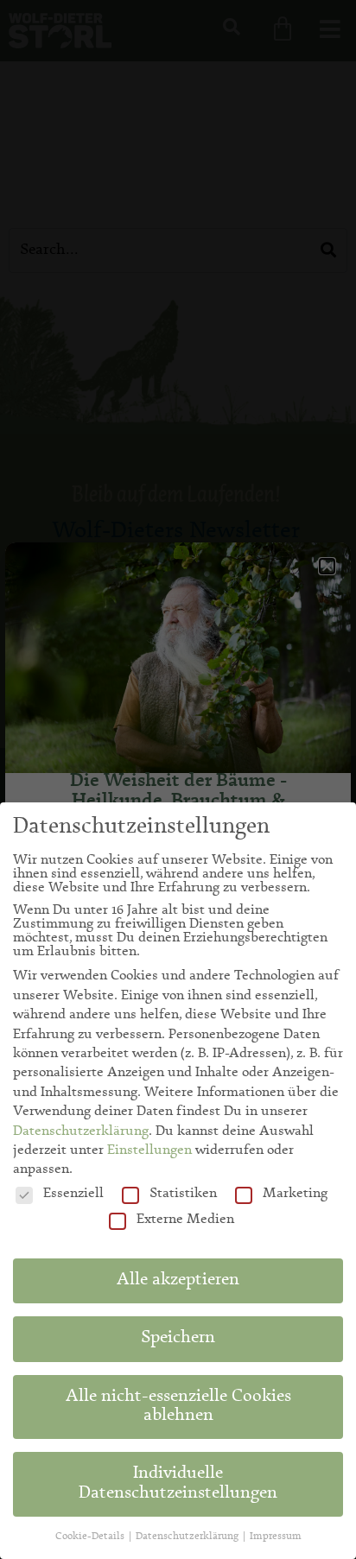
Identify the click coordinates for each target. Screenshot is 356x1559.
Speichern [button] (178, 1338)
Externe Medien (185, 1219)
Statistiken (183, 1194)
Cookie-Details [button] (91, 1536)
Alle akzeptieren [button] (178, 1281)
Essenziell (73, 1194)
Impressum (276, 1536)
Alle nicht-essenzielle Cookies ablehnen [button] (178, 1407)
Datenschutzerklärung (81, 1131)
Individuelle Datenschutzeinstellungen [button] (178, 1484)
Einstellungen (149, 1150)
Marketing (295, 1194)
